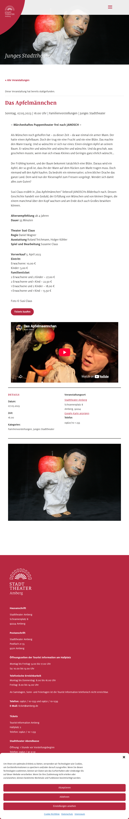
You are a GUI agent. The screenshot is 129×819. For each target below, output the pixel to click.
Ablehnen (64, 796)
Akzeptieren (64, 787)
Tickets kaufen (22, 311)
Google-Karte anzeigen (76, 413)
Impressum (80, 814)
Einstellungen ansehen (64, 806)
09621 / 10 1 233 (27, 731)
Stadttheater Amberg (75, 399)
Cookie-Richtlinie (52, 814)
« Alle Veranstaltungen (17, 80)
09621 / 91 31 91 (27, 751)
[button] (124, 757)
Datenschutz (67, 814)
